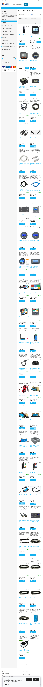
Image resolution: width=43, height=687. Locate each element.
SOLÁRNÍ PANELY (5, 13)
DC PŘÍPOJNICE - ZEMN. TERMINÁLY (8, 45)
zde (17, 681)
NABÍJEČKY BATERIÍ (5, 33)
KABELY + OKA (4, 37)
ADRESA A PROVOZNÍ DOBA (20, 0)
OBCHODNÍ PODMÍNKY (26, 674)
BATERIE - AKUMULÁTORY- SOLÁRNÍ (8, 16)
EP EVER (4, 22)
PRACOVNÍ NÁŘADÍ (5, 40)
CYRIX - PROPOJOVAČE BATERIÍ (7, 31)
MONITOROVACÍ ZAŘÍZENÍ (6, 21)
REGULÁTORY (4, 19)
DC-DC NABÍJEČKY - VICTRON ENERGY (8, 34)
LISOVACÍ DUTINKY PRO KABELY (7, 42)
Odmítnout (29, 679)
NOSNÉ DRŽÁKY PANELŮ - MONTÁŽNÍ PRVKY (9, 18)
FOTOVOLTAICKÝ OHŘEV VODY (7, 28)
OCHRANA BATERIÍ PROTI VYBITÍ (7, 30)
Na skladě (6, 62)
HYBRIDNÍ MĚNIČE (5, 27)
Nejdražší (26, 18)
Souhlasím (36, 679)
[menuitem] (4, 8)
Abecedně (21, 21)
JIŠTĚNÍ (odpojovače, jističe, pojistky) (8, 46)
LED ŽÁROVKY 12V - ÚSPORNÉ (7, 48)
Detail (27, 67)
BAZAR (3, 51)
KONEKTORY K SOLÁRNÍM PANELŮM (8, 43)
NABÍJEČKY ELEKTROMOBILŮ (7, 36)
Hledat (25, 4)
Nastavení (7, 684)
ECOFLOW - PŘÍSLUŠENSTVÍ (6, 49)
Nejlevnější (21, 18)
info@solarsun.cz (6, 673)
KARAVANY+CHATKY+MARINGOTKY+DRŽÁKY (9, 15)
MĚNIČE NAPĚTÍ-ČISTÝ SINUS (7, 25)
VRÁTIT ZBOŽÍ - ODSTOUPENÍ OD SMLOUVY (30, 676)
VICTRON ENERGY (6, 24)
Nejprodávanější (33, 18)
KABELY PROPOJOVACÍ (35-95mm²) (8, 39)
